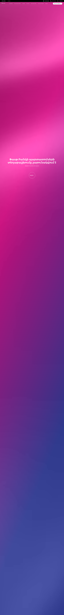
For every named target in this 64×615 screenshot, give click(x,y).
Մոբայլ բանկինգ (41, 3)
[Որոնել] (57, 1)
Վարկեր (23, 3)
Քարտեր (27, 3)
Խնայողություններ (17, 3)
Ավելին (46, 3)
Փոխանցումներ (33, 3)
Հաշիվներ (11, 3)
